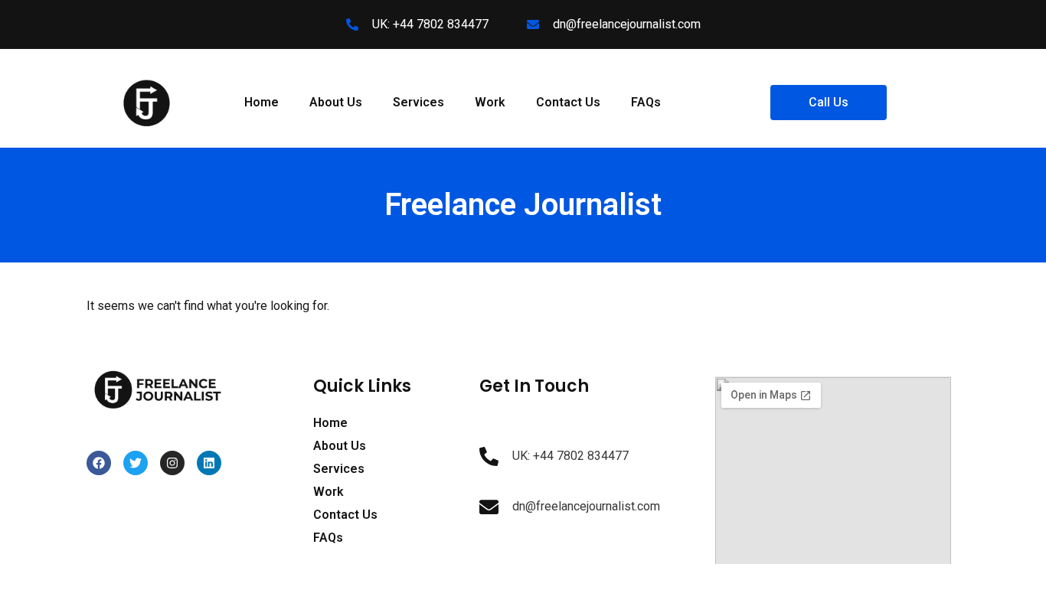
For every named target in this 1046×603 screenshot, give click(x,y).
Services (418, 102)
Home (261, 102)
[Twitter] (135, 463)
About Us (335, 102)
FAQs (646, 102)
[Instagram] (172, 463)
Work (490, 102)
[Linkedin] (209, 463)
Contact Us (568, 102)
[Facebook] (99, 463)
